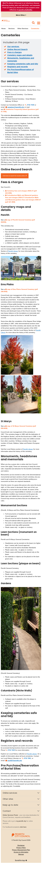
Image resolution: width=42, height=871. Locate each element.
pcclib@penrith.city (15, 760)
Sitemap (21, 854)
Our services (13, 47)
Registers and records (17, 67)
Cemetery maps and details (19, 55)
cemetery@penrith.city (16, 107)
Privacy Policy (21, 847)
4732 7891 (27, 758)
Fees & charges (14, 52)
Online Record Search (17, 49)
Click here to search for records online (14, 176)
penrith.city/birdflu (25, 10)
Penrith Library (13, 251)
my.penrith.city (21, 821)
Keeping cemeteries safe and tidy (22, 64)
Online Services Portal (10, 815)
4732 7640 (30, 105)
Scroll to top (20, 860)
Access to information (21, 852)
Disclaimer (21, 845)
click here (23, 827)
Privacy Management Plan (21, 850)
